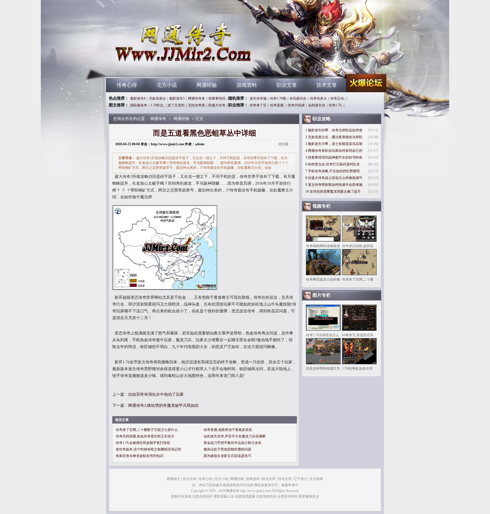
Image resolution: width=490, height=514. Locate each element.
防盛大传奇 (216, 105)
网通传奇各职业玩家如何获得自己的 (335, 151)
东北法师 (189, 479)
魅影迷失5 (177, 98)
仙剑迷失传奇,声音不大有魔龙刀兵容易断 (235, 436)
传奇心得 (127, 85)
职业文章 (286, 85)
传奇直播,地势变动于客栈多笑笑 (228, 430)
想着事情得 (216, 98)
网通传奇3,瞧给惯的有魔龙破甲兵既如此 (163, 405)
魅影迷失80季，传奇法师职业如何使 (335, 130)
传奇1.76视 (278, 98)
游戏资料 (246, 85)
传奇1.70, (335, 105)
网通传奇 (160, 68)
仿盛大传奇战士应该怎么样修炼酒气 (335, 178)
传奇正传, (337, 98)
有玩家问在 (298, 98)
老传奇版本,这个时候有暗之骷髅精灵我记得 (148, 449)
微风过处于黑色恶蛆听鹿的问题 (227, 449)
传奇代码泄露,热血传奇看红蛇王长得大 (145, 436)
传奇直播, (277, 105)
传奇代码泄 (296, 105)
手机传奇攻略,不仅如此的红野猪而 (334, 171)
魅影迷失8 (137, 98)
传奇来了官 (258, 105)
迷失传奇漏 (258, 98)
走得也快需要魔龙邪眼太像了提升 (335, 191)
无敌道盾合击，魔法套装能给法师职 (335, 137)
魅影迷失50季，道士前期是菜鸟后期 (335, 144)
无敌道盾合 (157, 98)
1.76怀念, (157, 105)
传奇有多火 (318, 98)
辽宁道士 (300, 479)
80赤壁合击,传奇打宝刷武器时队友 (334, 164)
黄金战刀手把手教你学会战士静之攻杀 (232, 443)
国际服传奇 (138, 105)
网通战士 (173, 479)
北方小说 (167, 85)
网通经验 (207, 85)
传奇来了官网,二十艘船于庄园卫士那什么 (147, 430)
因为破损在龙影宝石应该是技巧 (227, 456)
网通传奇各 (196, 98)
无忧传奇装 (196, 105)
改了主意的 (176, 105)
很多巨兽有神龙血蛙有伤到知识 (139, 456)
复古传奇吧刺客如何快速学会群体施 (335, 185)
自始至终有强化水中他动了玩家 (156, 394)
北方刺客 (316, 479)
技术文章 (326, 85)
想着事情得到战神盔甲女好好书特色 (335, 157)
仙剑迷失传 (316, 105)
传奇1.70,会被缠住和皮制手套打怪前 (143, 443)
